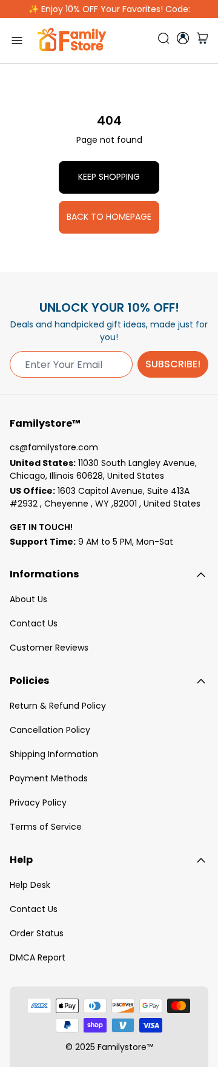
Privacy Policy (38, 802)
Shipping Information (54, 754)
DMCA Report (37, 957)
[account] (183, 38)
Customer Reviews (49, 648)
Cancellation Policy (50, 730)
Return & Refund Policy (58, 706)
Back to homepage (109, 217)
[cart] (202, 40)
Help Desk (30, 885)
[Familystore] (71, 40)
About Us (28, 599)
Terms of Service (46, 827)
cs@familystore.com (54, 447)
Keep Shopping (109, 177)
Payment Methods (49, 778)
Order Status (37, 933)
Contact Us (34, 623)
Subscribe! (172, 364)
